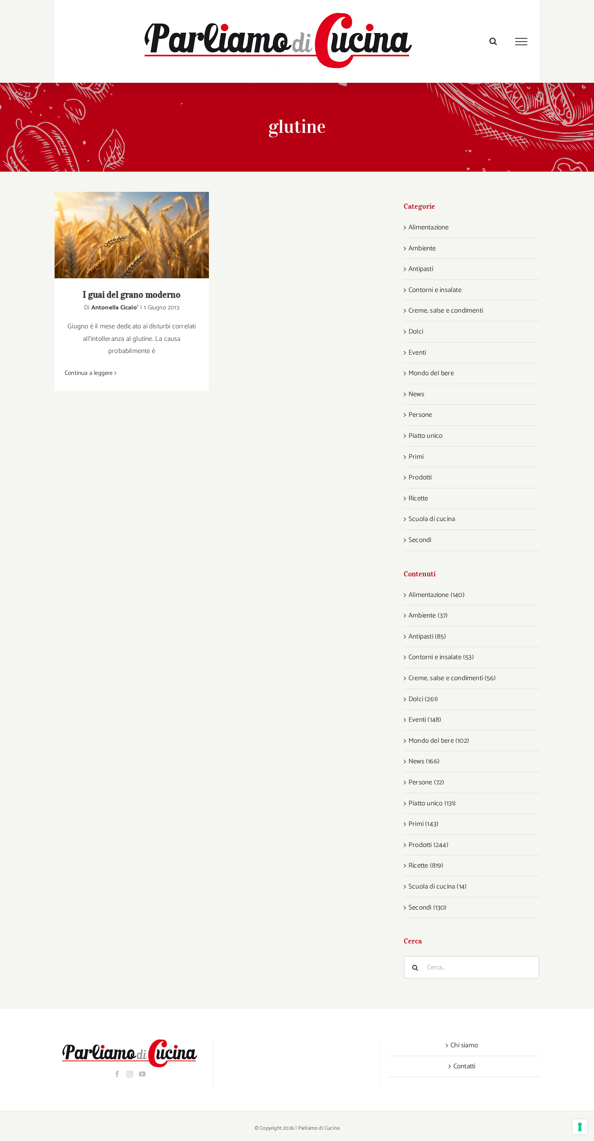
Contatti (464, 1066)
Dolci (416, 331)
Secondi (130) (428, 907)
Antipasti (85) (427, 636)
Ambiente (422, 248)
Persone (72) (426, 782)
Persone (420, 414)
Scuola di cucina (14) (438, 886)
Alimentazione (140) (437, 595)
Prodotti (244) (429, 845)
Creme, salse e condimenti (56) (452, 678)
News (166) (424, 761)
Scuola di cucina (432, 519)
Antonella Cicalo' (114, 308)
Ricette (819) (426, 865)
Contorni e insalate (435, 290)
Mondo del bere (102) (439, 740)
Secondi (420, 540)
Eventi (417, 352)
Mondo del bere (431, 373)
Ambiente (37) (428, 615)
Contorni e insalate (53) (441, 657)
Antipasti (421, 269)
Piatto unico (425, 435)
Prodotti (420, 477)
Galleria (142, 235)
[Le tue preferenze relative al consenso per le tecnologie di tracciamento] (580, 1127)
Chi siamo (464, 1045)
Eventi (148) (425, 719)
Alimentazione (429, 227)
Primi (416, 456)
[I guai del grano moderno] (132, 235)
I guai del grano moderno (121, 235)
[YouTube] (142, 1074)
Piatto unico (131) (432, 803)
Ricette (418, 498)
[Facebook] (117, 1074)
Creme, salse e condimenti (446, 310)
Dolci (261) (423, 699)
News (416, 394)
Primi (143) (423, 824)
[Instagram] (129, 1074)
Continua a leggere (89, 373)
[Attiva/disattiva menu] (521, 41)
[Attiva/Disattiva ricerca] (493, 41)
